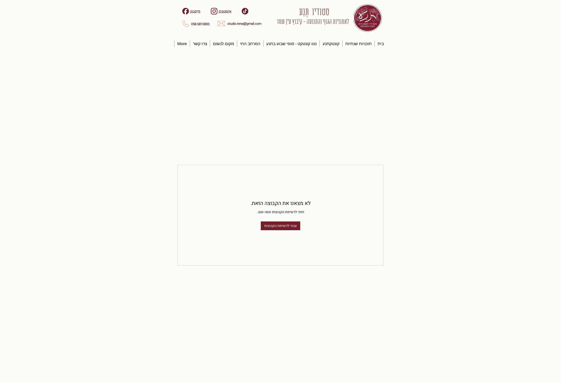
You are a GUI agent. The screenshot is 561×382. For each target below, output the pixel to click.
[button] (359, 44)
